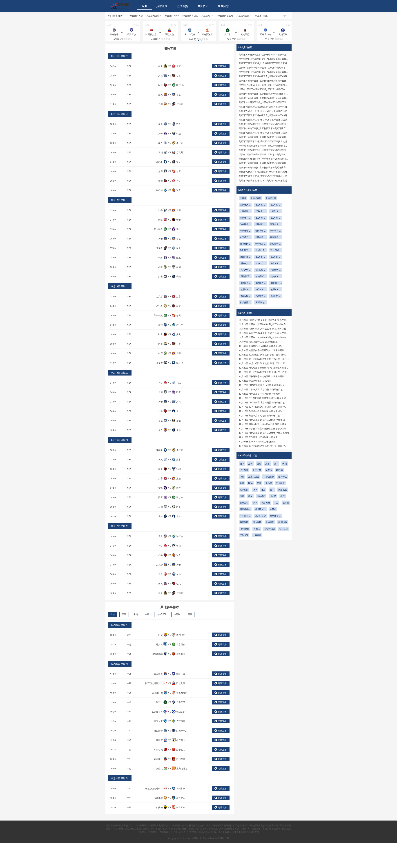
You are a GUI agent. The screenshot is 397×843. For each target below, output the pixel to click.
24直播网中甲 (207, 15)
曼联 (242, 483)
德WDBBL (162, 614)
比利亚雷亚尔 (275, 516)
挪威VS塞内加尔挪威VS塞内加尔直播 (245, 296)
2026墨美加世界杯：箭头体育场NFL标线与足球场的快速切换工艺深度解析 (260, 257)
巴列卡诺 (244, 535)
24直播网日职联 (190, 15)
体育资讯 (202, 6)
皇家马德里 (253, 476)
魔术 (272, 489)
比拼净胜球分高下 (245, 211)
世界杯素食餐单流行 (245, 231)
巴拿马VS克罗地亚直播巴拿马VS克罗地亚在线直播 (260, 296)
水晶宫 (268, 483)
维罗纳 (273, 496)
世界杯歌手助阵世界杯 (260, 224)
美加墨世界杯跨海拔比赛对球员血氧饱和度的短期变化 (275, 244)
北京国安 (244, 502)
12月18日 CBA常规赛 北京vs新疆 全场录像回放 (262, 402)
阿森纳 (268, 470)
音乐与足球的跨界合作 (275, 224)
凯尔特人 (280, 483)
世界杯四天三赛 (260, 237)
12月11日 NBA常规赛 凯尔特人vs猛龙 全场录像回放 (264, 432)
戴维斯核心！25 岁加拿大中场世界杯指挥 (260, 302)
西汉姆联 (244, 522)
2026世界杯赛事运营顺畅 (275, 296)
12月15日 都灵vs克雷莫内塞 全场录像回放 (259, 415)
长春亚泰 (257, 535)
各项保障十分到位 (245, 302)
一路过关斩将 (275, 211)
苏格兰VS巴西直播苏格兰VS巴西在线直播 (260, 276)
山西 (282, 496)
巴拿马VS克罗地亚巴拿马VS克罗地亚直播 (275, 270)
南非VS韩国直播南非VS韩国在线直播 (275, 263)
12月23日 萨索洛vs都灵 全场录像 (255, 380)
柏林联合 (283, 528)
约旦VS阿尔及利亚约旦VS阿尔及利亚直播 (260, 289)
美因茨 (256, 528)
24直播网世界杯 (153, 15)
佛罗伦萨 (261, 496)
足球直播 (161, 6)
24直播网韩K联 (172, 15)
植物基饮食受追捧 (260, 231)
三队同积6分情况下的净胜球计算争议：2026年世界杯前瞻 (275, 250)
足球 (250, 463)
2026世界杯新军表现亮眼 (260, 205)
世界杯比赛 (270, 198)
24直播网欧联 (261, 15)
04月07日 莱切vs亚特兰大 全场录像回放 (258, 341)
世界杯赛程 (255, 198)
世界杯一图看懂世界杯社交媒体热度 (245, 218)
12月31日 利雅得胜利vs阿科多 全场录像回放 (260, 345)
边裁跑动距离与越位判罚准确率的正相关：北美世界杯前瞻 (245, 257)
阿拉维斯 (257, 522)
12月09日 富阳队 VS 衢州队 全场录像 (257, 441)
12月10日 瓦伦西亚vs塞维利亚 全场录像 (258, 437)
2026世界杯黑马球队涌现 (260, 211)
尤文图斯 (257, 470)
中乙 (276, 502)
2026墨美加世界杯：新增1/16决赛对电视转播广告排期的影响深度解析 (275, 257)
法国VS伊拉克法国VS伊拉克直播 (260, 270)
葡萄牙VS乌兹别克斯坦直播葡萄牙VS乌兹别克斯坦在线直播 (260, 283)
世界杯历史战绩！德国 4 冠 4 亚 (245, 205)
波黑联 (177, 614)
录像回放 (223, 6)
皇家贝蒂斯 (260, 515)
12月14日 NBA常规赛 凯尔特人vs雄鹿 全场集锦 (262, 419)
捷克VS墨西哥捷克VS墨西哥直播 (275, 276)
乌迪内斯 (265, 502)
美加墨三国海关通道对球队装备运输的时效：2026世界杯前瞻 (245, 250)
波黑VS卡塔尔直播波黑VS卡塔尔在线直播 (245, 289)
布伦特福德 (269, 528)
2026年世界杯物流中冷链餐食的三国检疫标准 (260, 263)
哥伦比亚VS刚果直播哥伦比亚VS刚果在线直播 (245, 276)
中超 (136, 614)
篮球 (259, 483)
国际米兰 (282, 476)
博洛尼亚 (282, 489)
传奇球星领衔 (245, 224)
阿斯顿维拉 (245, 509)
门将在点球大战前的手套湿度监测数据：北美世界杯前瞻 (245, 263)
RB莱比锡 (244, 528)
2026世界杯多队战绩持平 (275, 205)
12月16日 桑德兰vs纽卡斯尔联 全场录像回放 (260, 411)
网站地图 (224, 838)
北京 (263, 489)
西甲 (124, 614)
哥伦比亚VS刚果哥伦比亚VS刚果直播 (275, 283)
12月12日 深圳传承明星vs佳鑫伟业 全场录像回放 (262, 428)
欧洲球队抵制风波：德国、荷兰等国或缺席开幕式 (245, 244)
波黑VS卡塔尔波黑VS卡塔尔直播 (275, 289)
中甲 (147, 614)
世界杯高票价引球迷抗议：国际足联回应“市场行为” (260, 244)
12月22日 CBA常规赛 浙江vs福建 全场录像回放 (262, 385)
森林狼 (286, 502)
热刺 (284, 463)
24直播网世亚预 (225, 15)
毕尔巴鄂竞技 (245, 516)
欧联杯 (279, 470)
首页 (144, 6)
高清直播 (222, 66)
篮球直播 (182, 6)
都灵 (250, 496)
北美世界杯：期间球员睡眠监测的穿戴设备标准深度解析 (260, 250)
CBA (255, 489)
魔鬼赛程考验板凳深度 (275, 237)
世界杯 (243, 198)
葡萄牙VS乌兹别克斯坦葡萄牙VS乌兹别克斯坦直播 (245, 283)
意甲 (267, 463)
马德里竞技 (268, 476)
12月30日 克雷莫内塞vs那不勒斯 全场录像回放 (261, 350)
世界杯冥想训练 (275, 231)
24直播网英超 (136, 15)
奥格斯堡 (269, 522)
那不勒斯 (244, 470)
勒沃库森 (244, 489)
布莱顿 (273, 509)
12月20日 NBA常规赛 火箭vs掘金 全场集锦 (259, 393)
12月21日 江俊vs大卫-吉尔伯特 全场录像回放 (261, 389)
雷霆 (242, 496)
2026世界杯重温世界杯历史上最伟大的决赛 (260, 218)
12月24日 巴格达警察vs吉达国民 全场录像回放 (261, 376)
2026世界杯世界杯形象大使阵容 (275, 218)
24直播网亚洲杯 (244, 15)
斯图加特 (282, 522)
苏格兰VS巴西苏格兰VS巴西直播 (245, 270)
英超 (259, 463)
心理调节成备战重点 (245, 237)
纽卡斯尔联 (260, 509)
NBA (129, 66)
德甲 (276, 463)
